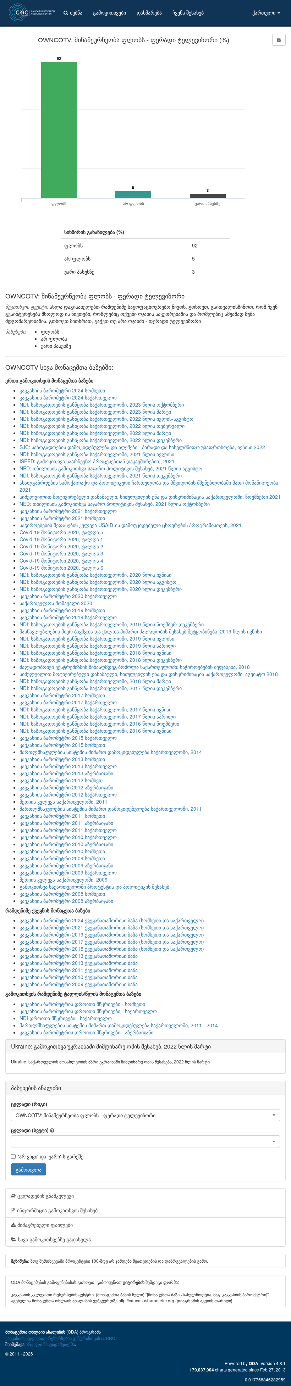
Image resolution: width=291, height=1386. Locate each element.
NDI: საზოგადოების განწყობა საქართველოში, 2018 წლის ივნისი (95, 652)
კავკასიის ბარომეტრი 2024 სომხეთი (62, 390)
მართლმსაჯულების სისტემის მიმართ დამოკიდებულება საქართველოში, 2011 (111, 808)
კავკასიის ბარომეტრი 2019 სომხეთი (62, 610)
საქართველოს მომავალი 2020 (56, 603)
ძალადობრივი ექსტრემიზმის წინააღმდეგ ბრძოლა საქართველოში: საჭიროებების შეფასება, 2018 (135, 666)
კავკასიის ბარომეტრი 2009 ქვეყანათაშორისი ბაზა (79, 984)
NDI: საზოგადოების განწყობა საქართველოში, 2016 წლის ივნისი (95, 730)
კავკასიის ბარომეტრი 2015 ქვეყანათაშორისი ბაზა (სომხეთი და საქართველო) (112, 948)
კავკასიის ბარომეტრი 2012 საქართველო (68, 794)
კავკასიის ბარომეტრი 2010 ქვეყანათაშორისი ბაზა (79, 976)
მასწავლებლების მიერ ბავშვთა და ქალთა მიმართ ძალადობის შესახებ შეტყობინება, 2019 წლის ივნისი (141, 631)
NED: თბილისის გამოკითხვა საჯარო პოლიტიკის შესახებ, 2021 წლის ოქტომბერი (115, 503)
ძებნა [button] (76, 12)
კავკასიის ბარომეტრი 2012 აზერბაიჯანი (66, 787)
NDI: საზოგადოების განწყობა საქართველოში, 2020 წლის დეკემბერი (101, 588)
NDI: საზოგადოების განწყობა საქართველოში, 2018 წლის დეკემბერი (101, 659)
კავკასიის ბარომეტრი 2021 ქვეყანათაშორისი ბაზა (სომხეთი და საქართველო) (112, 927)
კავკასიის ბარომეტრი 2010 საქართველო (68, 836)
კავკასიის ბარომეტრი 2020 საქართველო (68, 595)
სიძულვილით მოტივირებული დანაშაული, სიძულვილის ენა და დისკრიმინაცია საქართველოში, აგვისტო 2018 (149, 673)
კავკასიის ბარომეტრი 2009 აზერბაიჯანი (66, 865)
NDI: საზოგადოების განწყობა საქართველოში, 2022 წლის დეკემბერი (101, 439)
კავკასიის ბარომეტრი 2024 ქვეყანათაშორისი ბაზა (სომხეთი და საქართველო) (112, 920)
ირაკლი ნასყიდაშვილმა (50, 1344)
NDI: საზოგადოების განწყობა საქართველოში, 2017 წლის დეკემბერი (101, 688)
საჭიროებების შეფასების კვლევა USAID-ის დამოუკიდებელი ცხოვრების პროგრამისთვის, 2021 (131, 525)
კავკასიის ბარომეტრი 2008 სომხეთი (62, 893)
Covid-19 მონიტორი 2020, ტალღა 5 (61, 532)
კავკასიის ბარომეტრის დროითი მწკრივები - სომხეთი (82, 1003)
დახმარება (149, 12)
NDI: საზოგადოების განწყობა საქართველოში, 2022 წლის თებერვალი (102, 425)
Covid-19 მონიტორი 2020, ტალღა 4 (61, 560)
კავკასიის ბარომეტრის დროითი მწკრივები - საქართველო (88, 1011)
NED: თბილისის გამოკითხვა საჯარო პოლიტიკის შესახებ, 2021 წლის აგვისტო (111, 468)
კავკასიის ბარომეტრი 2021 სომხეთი (62, 517)
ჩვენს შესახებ (188, 12)
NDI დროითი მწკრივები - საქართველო (66, 1018)
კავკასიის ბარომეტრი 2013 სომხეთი (62, 758)
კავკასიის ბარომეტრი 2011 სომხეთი (62, 815)
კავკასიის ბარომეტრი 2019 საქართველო (68, 617)
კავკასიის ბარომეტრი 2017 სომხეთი (62, 695)
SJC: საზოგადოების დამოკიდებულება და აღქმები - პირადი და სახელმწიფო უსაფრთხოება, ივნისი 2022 (142, 447)
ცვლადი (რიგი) (29, 1103)
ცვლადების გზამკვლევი (45, 1195)
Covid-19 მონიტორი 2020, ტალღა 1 (61, 539)
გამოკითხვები (109, 12)
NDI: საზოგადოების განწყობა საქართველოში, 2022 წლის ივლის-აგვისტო (106, 418)
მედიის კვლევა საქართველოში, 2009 (64, 879)
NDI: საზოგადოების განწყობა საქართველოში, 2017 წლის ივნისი (95, 709)
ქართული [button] (264, 12)
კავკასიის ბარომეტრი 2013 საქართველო (68, 766)
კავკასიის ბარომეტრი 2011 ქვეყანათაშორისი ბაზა (79, 969)
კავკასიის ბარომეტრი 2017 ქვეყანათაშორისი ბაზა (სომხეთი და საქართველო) (112, 941)
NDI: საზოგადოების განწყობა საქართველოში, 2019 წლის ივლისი (97, 638)
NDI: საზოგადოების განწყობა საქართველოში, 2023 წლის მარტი (95, 411)
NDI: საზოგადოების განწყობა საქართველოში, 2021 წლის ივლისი (97, 454)
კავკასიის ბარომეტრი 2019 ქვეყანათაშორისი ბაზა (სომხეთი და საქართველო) (112, 934)
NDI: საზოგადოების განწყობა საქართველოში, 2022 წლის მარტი (95, 432)
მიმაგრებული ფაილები (45, 1224)
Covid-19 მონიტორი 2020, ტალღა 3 (61, 553)
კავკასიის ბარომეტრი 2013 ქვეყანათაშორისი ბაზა (79, 955)
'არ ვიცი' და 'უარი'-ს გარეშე (50, 1156)
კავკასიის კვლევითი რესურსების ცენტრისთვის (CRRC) (61, 1338)
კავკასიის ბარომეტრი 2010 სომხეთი (62, 851)
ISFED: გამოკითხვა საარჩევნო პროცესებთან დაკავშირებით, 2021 (97, 461)
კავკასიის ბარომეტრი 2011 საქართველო (68, 829)
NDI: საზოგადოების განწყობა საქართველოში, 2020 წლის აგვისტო (98, 581)
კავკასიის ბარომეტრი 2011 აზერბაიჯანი (66, 822)
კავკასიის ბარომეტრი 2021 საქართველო (68, 510)
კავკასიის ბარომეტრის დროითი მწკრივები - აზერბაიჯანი (86, 1032)
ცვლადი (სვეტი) (30, 1130)
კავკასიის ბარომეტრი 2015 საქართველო (68, 737)
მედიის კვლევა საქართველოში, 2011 (64, 801)
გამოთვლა (29, 1169)
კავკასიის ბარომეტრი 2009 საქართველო (68, 872)
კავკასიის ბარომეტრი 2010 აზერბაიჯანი (66, 844)
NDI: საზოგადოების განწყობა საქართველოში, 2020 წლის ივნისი (95, 574)
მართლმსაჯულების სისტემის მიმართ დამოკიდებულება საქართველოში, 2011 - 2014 (119, 1025)
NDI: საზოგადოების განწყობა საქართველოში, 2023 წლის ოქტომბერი (102, 404)
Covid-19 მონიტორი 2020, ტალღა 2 (61, 546)
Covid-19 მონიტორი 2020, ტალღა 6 (61, 567)
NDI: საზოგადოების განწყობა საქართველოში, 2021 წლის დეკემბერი (101, 475)
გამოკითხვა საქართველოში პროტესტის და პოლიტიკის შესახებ (94, 886)
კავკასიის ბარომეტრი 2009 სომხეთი (62, 858)
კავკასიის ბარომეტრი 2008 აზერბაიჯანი (66, 900)
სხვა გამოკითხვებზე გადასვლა (54, 1239)
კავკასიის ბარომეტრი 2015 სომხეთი (62, 744)
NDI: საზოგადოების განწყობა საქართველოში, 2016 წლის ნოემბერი (99, 723)
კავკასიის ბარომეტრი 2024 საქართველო (68, 397)
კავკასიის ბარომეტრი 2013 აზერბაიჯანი (66, 773)
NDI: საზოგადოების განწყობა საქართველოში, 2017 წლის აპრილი (98, 716)
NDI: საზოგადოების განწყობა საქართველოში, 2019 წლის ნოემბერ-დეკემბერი (112, 624)
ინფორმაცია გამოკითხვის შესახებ (57, 1210)
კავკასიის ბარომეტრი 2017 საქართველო (68, 702)
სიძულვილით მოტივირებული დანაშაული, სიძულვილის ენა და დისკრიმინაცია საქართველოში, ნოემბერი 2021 (150, 496)
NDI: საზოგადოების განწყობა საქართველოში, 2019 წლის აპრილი (98, 645)
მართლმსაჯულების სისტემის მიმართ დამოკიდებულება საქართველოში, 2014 (111, 751)
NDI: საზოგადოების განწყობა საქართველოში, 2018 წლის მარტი (95, 680)
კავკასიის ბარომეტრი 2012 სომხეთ (61, 780)
